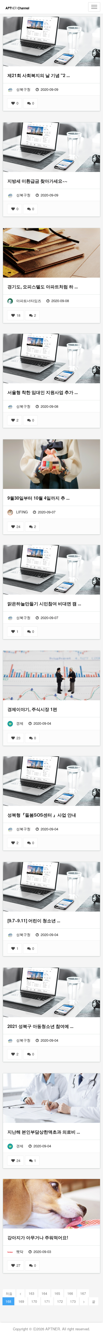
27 (17, 1265)
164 (44, 1293)
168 (8, 1301)
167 (83, 1293)
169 (21, 1301)
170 (34, 1301)
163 (31, 1293)
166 (70, 1293)
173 (73, 1301)
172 (60, 1301)
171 (47, 1301)
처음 (9, 1293)
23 (17, 737)
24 (17, 526)
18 (17, 315)
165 (57, 1293)
